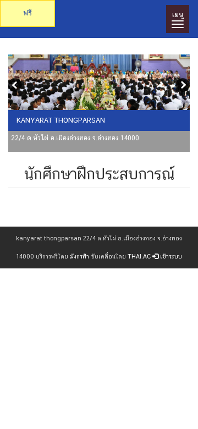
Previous (16, 86)
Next (181, 86)
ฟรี (27, 13)
